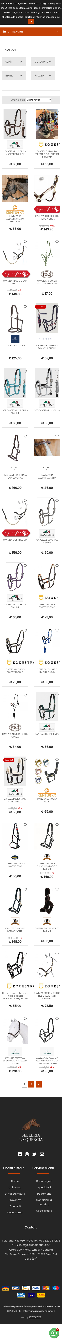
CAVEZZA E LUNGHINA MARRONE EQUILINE (15, 153)
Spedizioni (44, 1187)
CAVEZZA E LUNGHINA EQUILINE (47, 541)
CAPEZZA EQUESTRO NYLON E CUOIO (47, 671)
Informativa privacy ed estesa (39, 1310)
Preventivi (15, 1200)
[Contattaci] (42, 1155)
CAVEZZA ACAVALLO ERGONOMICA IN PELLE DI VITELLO (15, 1060)
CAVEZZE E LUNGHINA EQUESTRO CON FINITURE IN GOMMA (47, 154)
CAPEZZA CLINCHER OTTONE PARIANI (15, 930)
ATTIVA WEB (35, 1317)
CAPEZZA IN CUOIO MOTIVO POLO (15, 865)
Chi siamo (15, 1187)
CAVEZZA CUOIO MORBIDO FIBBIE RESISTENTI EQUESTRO (47, 996)
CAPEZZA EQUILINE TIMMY (47, 734)
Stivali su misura (15, 1193)
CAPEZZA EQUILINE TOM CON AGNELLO (15, 800)
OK (31, 21)
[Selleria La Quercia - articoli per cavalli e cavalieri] (17, 25)
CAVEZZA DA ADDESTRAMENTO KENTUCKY (15, 219)
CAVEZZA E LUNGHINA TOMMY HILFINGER (47, 347)
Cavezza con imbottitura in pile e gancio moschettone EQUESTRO (15, 996)
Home (15, 1181)
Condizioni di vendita (44, 1202)
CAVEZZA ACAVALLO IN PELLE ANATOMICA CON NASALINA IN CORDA (47, 1060)
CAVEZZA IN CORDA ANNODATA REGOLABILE (47, 282)
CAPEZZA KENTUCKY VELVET (47, 800)
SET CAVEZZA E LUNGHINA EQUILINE (15, 412)
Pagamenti (44, 1193)
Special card (44, 1210)
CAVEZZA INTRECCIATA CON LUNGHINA (15, 476)
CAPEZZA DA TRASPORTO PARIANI (47, 930)
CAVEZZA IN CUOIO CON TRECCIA (15, 282)
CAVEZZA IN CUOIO (15, 345)
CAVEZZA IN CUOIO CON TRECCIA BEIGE (47, 217)
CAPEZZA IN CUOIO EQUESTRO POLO (47, 606)
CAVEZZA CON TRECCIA (15, 539)
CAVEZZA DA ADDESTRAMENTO (47, 476)
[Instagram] (26, 1155)
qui (58, 16)
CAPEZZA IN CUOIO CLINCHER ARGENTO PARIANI (47, 866)
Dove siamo (15, 1212)
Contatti (15, 1206)
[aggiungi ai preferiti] (25, 112)
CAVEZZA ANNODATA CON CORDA (15, 735)
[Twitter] (34, 1155)
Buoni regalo (44, 1181)
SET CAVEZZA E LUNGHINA (47, 410)
